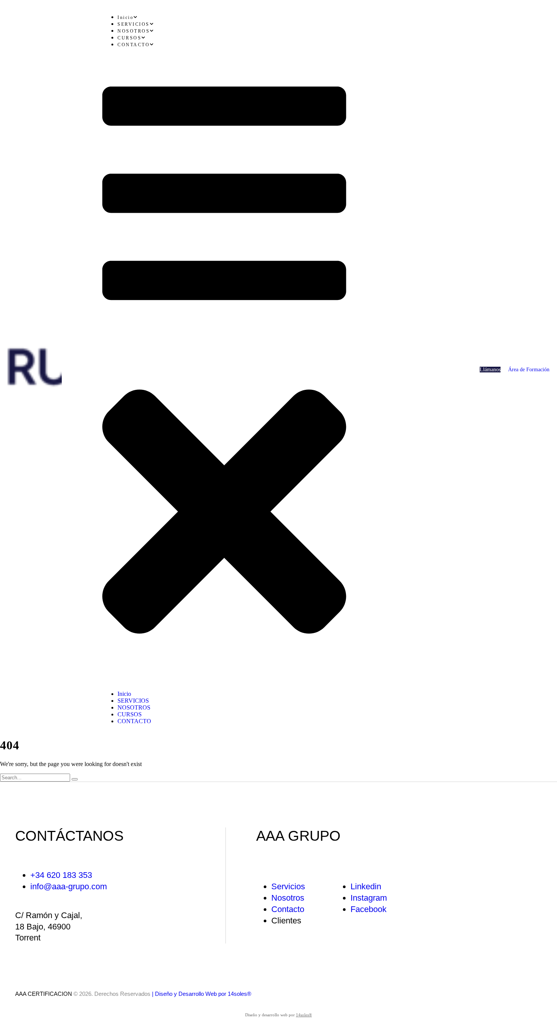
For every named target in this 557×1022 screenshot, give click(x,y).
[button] (490, 369)
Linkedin (365, 886)
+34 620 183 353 (61, 875)
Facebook (368, 909)
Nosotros (287, 898)
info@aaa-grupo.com (68, 886)
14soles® (304, 1015)
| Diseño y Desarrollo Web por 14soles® (201, 994)
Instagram (368, 898)
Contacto (287, 909)
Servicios (288, 886)
